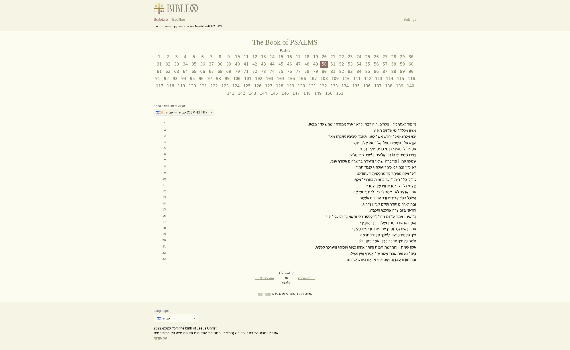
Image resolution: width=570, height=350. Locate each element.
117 (159, 86)
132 (323, 86)
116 (411, 78)
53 (350, 64)
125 (246, 86)
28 (393, 56)
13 (263, 56)
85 (367, 71)
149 (318, 93)
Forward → (306, 277)
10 (237, 56)
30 (411, 56)
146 (285, 93)
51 (332, 64)
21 (332, 56)
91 (157, 78)
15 (280, 56)
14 (272, 56)
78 (306, 71)
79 (315, 71)
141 (230, 93)
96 (201, 78)
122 (214, 86)
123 (225, 86)
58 (393, 64)
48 (306, 64)
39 (228, 64)
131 (312, 86)
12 (254, 56)
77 (298, 71)
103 (269, 78)
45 (280, 64)
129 (290, 86)
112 (367, 78)
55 (367, 64)
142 (241, 93)
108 (324, 78)
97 (209, 78)
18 (306, 56)
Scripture (161, 19)
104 (280, 78)
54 (358, 64)
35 (193, 64)
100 (236, 78)
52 (341, 64)
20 (324, 56)
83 (350, 71)
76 (289, 71)
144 (263, 93)
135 (356, 86)
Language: (161, 310)
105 (291, 78)
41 (246, 64)
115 (400, 78)
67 (211, 71)
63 (176, 71)
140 (410, 86)
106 (302, 78)
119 (181, 86)
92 (166, 78)
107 (313, 78)
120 (192, 86)
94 (183, 78)
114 (389, 78)
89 (402, 71)
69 (228, 71)
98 (218, 78)
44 (272, 64)
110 (346, 78)
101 (247, 78)
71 (246, 71)
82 (341, 71)
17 (298, 56)
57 (385, 64)
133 (334, 86)
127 (268, 86)
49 (315, 64)
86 (376, 71)
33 (176, 64)
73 (263, 71)
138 (388, 86)
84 (358, 71)
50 (324, 64)
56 (376, 64)
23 (350, 56)
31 (159, 64)
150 (328, 93)
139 (399, 86)
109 (335, 78)
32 (167, 64)
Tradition (178, 19)
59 (402, 64)
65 (193, 71)
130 (301, 86)
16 (289, 56)
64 (185, 71)
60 (411, 64)
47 (298, 64)
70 (237, 71)
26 (376, 56)
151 (339, 93)
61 (159, 71)
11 (246, 56)
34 (185, 64)
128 (279, 86)
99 (227, 78)
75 (280, 71)
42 (254, 64)
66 (202, 71)
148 (307, 93)
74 (272, 71)
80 (324, 71)
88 (393, 71)
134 (345, 86)
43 (263, 64)
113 (378, 78)
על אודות (160, 338)
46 (289, 64)
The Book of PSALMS (285, 42)
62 (167, 71)
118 (170, 86)
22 (341, 56)
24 (358, 56)
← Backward (264, 277)
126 (257, 86)
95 (192, 78)
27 (385, 56)
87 (385, 71)
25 (367, 56)
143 (252, 93)
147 (296, 93)
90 (411, 71)
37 (211, 64)
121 (203, 86)
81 (332, 71)
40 (237, 64)
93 (175, 78)
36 (202, 64)
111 (356, 78)
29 (402, 56)
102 (258, 78)
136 (366, 86)
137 (377, 86)
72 (254, 71)
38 (220, 64)
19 (315, 56)
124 (236, 86)
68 (220, 71)
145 (274, 93)
